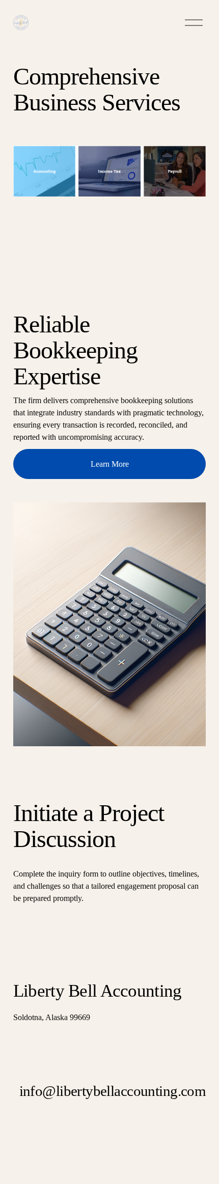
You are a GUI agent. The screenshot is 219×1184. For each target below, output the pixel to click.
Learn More (110, 464)
